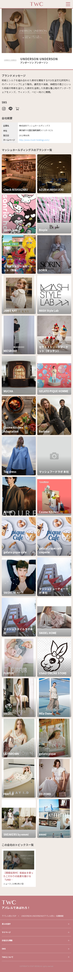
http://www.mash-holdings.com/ (34, 139)
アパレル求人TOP (9, 916)
